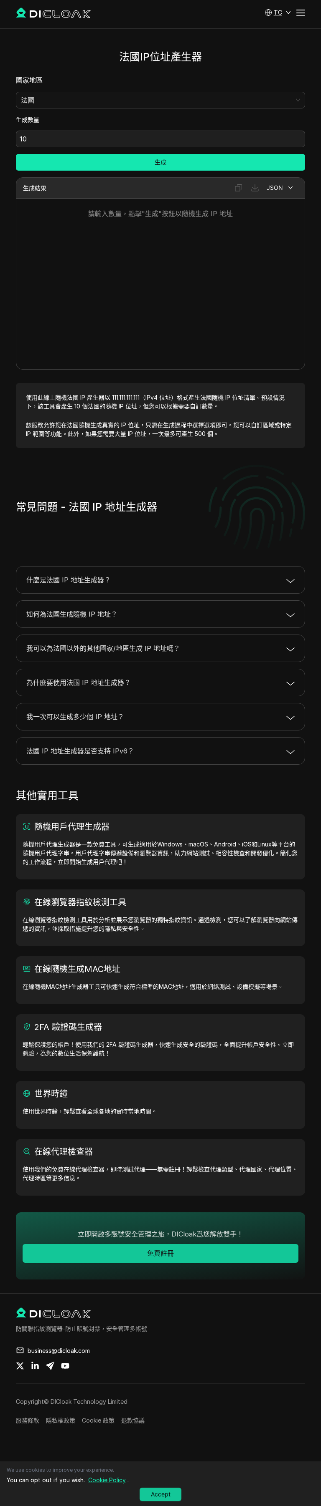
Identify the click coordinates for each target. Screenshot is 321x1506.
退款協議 (133, 1420)
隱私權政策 (60, 1420)
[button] (278, 12)
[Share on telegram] (50, 1366)
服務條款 (27, 1420)
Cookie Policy (107, 1479)
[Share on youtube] (65, 1366)
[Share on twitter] (20, 1366)
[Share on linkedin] (35, 1366)
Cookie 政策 (98, 1420)
